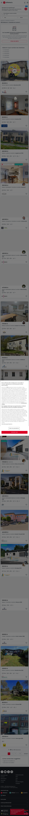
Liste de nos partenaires (6, 424)
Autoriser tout (14, 432)
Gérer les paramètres (14, 428)
